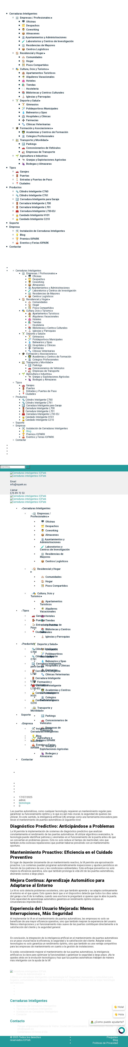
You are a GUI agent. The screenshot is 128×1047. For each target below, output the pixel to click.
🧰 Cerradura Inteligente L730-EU (35, 211)
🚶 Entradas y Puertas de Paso (34, 179)
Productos (15, 187)
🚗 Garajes (22, 171)
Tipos (12, 167)
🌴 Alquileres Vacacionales (38, 76)
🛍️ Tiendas (29, 84)
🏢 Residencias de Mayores (38, 45)
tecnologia (24, 802)
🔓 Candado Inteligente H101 (33, 215)
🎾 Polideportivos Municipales (40, 108)
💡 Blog (20, 234)
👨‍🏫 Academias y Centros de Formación (45, 132)
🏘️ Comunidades (32, 57)
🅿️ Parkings (29, 144)
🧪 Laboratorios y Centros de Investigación (48, 41)
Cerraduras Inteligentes (23, 13)
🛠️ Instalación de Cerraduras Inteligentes (40, 230)
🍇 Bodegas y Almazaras (37, 163)
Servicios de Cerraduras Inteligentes (36, 1005)
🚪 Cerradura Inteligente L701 (33, 207)
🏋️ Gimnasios (30, 104)
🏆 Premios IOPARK (27, 238)
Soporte (14, 223)
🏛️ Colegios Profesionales (38, 136)
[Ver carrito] (13, 779)
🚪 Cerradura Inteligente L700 (33, 203)
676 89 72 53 (17, 493)
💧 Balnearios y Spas (34, 112)
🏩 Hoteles (29, 80)
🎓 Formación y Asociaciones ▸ (34, 128)
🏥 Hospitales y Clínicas (36, 116)
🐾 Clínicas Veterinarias (36, 124)
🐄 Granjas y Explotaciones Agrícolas (44, 159)
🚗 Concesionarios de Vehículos (41, 147)
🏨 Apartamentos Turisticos (38, 72)
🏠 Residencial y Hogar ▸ (30, 53)
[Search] (28, 467)
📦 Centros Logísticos (35, 49)
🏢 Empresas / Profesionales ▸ (34, 17)
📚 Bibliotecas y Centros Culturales (43, 92)
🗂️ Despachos (30, 25)
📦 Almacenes (30, 33)
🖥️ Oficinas (29, 21)
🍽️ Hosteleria (30, 88)
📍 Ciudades (23, 183)
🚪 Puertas (22, 175)
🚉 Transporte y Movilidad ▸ (32, 140)
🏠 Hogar (27, 61)
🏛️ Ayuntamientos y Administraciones (44, 37)
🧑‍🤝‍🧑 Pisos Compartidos (35, 65)
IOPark (27, 1040)
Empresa (14, 226)
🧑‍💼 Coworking (30, 29)
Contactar (15, 246)
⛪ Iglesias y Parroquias (36, 96)
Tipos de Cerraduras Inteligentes (34, 1008)
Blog (115, 1040)
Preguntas (112, 1037)
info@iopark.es (18, 484)
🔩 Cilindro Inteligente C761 (32, 195)
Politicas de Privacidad (105, 1043)
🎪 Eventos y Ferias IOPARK (32, 242)
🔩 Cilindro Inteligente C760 (32, 191)
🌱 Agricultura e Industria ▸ (32, 155)
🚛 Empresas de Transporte (38, 151)
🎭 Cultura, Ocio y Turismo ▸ (32, 69)
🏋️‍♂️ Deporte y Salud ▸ (28, 100)
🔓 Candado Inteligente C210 (33, 219)
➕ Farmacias (30, 120)
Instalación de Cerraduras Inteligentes (37, 1011)
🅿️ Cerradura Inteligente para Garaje (37, 199)
